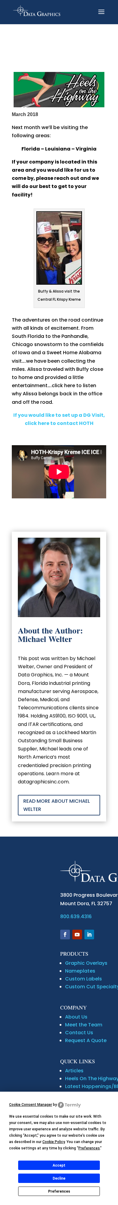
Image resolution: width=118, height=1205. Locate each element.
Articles (74, 1070)
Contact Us (79, 1032)
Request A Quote (86, 1040)
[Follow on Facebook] (65, 934)
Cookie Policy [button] (53, 1142)
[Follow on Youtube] (77, 934)
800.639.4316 (76, 916)
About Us (76, 1016)
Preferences (59, 1191)
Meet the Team (83, 1024)
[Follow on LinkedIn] (89, 934)
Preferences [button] (89, 1148)
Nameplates (80, 970)
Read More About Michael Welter (56, 805)
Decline (59, 1178)
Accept (59, 1165)
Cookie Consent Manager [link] (30, 1105)
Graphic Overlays (86, 963)
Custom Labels (83, 978)
